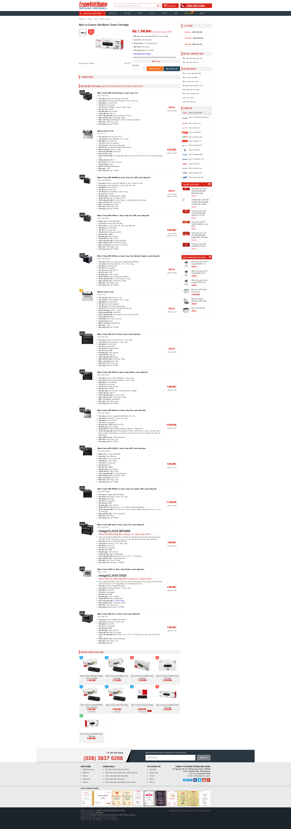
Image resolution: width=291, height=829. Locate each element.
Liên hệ (201, 13)
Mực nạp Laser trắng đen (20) (192, 58)
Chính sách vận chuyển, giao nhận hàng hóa (121, 772)
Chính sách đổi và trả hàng (115, 779)
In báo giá (172, 68)
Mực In (85, 782)
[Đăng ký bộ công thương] (187, 780)
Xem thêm (156, 61)
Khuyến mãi (189, 13)
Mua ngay (156, 68)
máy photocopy (97, 819)
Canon (90, 19)
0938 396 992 (197, 32)
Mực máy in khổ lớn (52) (191, 93)
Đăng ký (203, 758)
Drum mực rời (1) (188, 97)
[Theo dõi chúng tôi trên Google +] (208, 780)
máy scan (114, 819)
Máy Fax (86, 772)
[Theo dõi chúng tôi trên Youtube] (204, 780)
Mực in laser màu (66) (190, 77)
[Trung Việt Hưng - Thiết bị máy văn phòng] (93, 5)
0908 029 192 (197, 44)
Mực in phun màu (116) (190, 81)
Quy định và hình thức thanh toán (117, 769)
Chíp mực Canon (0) (189, 101)
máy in (107, 819)
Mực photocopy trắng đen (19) (192, 85)
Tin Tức (140, 13)
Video (176, 13)
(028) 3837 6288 (196, 6)
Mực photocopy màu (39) (191, 89)
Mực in (96, 19)
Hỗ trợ (164, 13)
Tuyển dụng (153, 772)
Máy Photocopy (88, 769)
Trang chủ (113, 13)
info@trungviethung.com (201, 776)
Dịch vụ (152, 13)
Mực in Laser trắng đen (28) (192, 73)
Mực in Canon (105, 19)
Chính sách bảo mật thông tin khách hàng (120, 782)
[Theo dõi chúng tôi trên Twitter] (199, 780)
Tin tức (151, 776)
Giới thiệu (127, 13)
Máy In (85, 776)
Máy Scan (86, 779)
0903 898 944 (198, 38)
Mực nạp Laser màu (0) (190, 62)
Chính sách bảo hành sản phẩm (116, 776)
